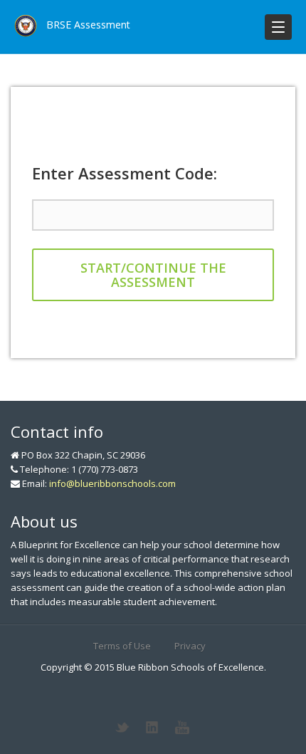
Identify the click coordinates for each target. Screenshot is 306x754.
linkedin (152, 727)
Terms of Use (122, 645)
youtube (182, 727)
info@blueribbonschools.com (112, 483)
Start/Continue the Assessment (153, 274)
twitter (122, 727)
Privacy (190, 645)
